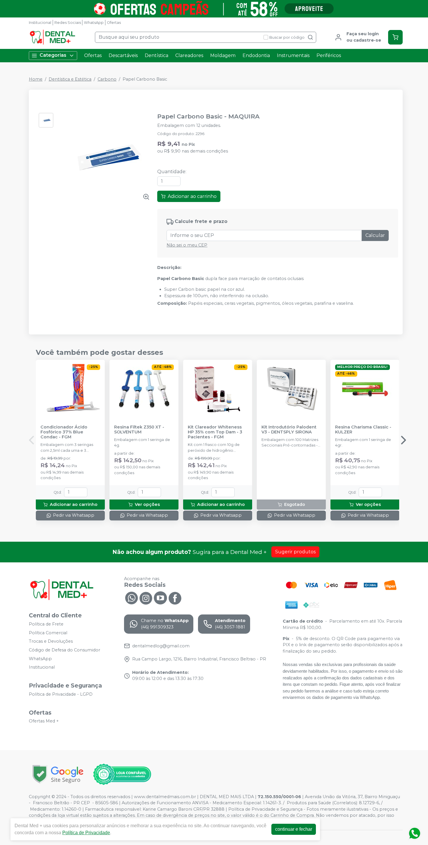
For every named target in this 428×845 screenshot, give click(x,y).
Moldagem (223, 55)
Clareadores (189, 55)
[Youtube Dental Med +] (160, 597)
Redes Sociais (67, 22)
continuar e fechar (293, 829)
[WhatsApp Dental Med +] (131, 597)
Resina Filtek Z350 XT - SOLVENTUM (139, 430)
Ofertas (114, 22)
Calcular (375, 235)
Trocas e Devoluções (51, 641)
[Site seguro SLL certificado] (58, 774)
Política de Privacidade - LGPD (61, 694)
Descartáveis (123, 55)
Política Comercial (48, 632)
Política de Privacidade (86, 832)
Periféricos (328, 55)
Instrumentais (293, 55)
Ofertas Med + (44, 721)
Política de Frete (46, 624)
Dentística (156, 55)
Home (36, 79)
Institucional (40, 22)
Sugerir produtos (295, 552)
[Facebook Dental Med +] (175, 597)
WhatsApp (94, 22)
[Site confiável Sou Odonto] (122, 774)
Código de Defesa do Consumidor (64, 650)
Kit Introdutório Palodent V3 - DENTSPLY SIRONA (288, 430)
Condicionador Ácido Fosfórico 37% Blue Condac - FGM (63, 432)
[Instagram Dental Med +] (146, 597)
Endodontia (256, 55)
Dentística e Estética (70, 79)
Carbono (107, 79)
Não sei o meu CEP (187, 245)
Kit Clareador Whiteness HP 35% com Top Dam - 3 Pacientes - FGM (215, 432)
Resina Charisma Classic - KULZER (363, 430)
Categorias (53, 55)
